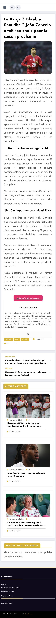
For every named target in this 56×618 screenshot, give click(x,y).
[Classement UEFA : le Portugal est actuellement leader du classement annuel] (28, 406)
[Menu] (5, 7)
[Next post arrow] (50, 373)
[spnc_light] (18, 7)
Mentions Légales (6, 603)
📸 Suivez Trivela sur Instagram (28, 298)
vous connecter (27, 552)
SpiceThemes (28, 614)
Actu (16, 339)
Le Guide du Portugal (7, 591)
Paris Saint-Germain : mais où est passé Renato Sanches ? (26, 474)
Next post (8, 368)
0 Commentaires (11, 344)
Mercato (24, 339)
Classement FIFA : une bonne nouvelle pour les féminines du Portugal (25, 373)
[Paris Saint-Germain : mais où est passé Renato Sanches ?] (28, 455)
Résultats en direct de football (10, 588)
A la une (8, 339)
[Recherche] (12, 8)
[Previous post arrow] (50, 360)
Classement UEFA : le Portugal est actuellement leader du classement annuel (23, 425)
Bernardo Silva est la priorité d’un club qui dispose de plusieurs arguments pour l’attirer (26, 362)
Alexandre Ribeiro (16, 420)
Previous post (10, 357)
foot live (3, 584)
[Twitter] (28, 334)
